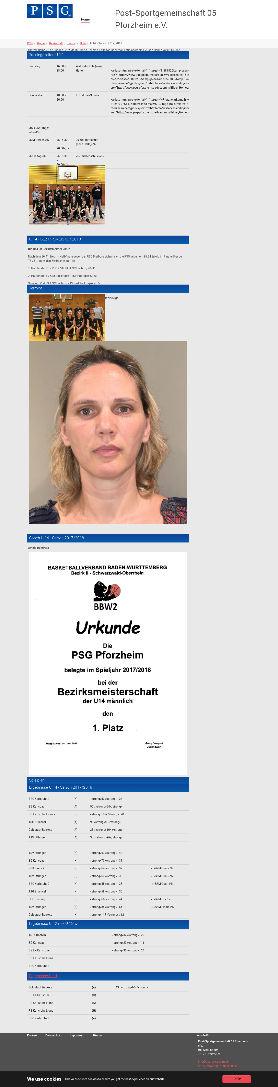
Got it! (236, 1079)
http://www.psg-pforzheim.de (217, 1065)
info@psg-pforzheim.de (213, 1061)
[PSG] (50, 11)
